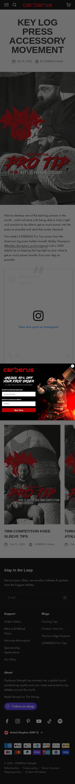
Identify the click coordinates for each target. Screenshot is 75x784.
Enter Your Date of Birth (11, 400)
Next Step (18, 410)
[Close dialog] (72, 366)
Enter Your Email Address (12, 390)
